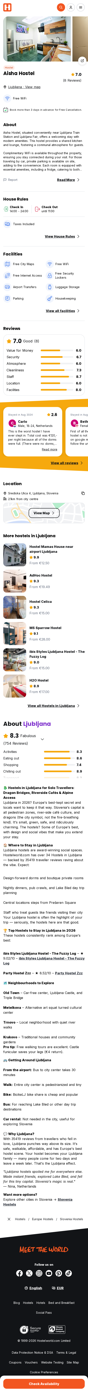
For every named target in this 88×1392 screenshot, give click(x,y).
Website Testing (52, 1362)
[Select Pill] (61, 7)
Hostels (28, 1302)
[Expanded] (9, 1219)
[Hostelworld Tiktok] (68, 1273)
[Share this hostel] (82, 61)
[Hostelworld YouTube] (49, 1273)
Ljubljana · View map (24, 87)
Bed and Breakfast (61, 1302)
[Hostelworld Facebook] (19, 1273)
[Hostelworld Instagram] (39, 1273)
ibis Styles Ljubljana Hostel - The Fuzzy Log (44, 960)
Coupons (15, 1362)
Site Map (73, 1362)
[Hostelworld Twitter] (29, 1273)
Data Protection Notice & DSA (32, 1352)
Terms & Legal (66, 1352)
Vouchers (31, 1362)
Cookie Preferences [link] (44, 1372)
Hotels (40, 1302)
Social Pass (44, 1312)
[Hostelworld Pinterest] (58, 1273)
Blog (17, 1302)
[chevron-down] (42, 739)
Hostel (9, 67)
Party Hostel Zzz (69, 973)
